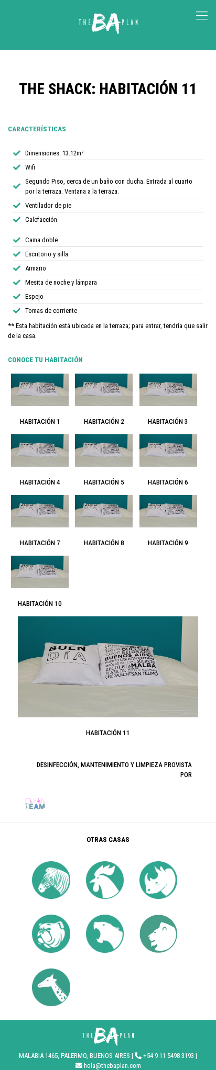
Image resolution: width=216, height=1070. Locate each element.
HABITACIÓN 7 (40, 543)
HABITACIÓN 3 (168, 421)
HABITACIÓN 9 (168, 543)
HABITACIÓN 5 (104, 482)
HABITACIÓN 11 (108, 733)
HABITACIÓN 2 (104, 421)
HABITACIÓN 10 (40, 603)
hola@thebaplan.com (112, 1065)
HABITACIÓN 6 (168, 482)
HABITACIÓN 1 (40, 421)
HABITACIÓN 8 (104, 543)
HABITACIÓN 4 (40, 482)
